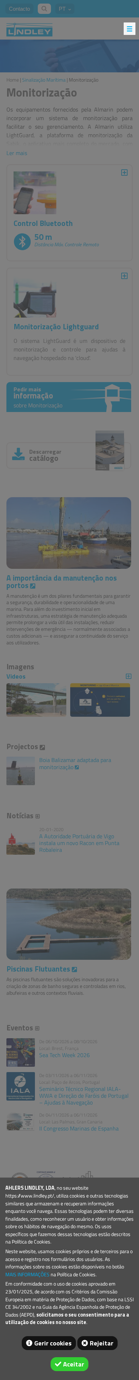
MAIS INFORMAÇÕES (27, 1274)
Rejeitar (101, 1343)
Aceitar (73, 1364)
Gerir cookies (53, 1343)
